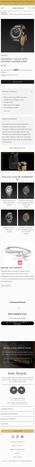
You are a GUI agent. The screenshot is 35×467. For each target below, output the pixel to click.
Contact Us (17, 431)
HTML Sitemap (17, 457)
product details (17, 91)
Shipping (3, 75)
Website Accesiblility (17, 449)
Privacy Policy (17, 445)
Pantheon (4, 55)
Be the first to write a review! (17, 323)
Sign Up (17, 360)
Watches (4, 12)
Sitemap (17, 453)
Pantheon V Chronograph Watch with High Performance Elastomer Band (26, 229)
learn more (5, 285)
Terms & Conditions (17, 442)
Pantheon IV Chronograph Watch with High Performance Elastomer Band (26, 202)
